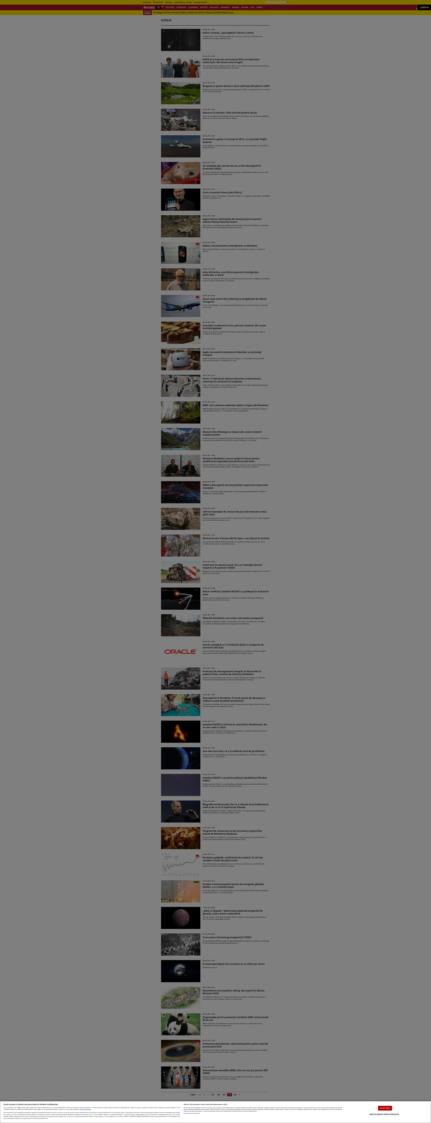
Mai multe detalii (85, 1109)
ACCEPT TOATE (385, 1108)
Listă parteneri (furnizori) (192, 1113)
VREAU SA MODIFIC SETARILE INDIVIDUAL (384, 1114)
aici (171, 1114)
